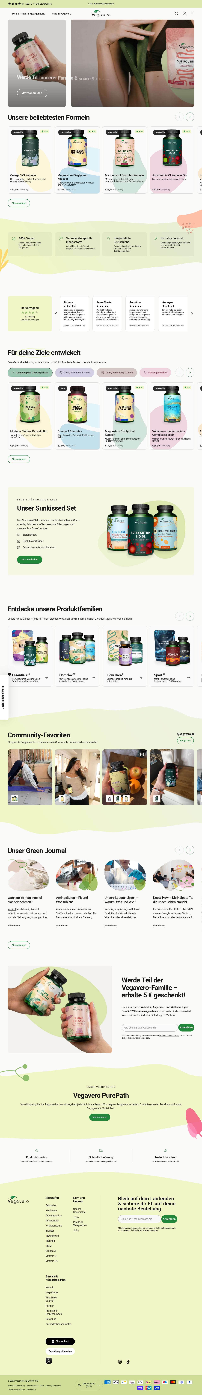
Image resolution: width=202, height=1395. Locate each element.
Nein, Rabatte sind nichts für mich (101, 719)
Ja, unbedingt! (101, 710)
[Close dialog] (137, 673)
